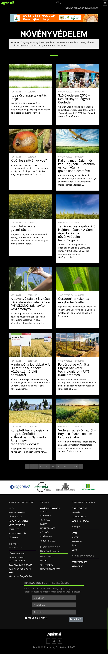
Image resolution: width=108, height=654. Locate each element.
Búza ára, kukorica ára (20, 565)
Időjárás (44, 532)
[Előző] (27, 466)
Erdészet (48, 45)
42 (47, 466)
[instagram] (54, 641)
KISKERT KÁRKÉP (47, 528)
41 (41, 466)
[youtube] (60, 641)
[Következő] (80, 466)
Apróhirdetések (48, 541)
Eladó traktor (79, 508)
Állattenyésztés (21, 45)
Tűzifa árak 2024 (17, 553)
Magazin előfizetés (50, 569)
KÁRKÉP (43, 524)
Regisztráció (46, 556)
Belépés (44, 561)
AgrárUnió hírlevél (38, 618)
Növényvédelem (87, 42)
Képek (74, 533)
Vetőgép (76, 512)
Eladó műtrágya (80, 521)
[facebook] (48, 641)
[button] (58, 3)
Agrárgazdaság (30, 42)
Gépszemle (45, 515)
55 (75, 466)
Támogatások (47, 42)
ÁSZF (74, 545)
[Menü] (105, 3)
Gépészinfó (46, 536)
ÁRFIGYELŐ (45, 520)
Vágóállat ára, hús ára (20, 576)
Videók (75, 537)
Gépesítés (61, 45)
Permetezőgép (79, 517)
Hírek (11, 508)
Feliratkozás (76, 619)
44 (59, 466)
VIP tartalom (46, 565)
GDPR (74, 550)
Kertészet (36, 45)
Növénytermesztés (66, 42)
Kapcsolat (77, 566)
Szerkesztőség (79, 562)
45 (64, 466)
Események (77, 541)
